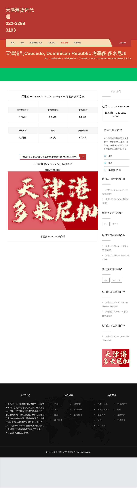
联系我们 (77, 43)
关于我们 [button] (51, 43)
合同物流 (78, 415)
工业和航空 (122, 404)
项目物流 (58, 420)
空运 (56, 404)
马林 (106, 280)
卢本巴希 (116, 280)
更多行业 (121, 420)
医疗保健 (102, 425)
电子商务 (102, 415)
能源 (100, 420)
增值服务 (78, 404)
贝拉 (106, 224)
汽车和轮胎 (103, 404)
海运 (56, 409)
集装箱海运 (56, 58)
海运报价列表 (70, 58)
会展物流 (121, 415)
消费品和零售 (104, 409)
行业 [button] (22, 43)
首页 (12, 43)
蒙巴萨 (115, 224)
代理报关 (78, 409)
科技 (119, 409)
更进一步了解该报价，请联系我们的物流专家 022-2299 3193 (50, 157)
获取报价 (64, 43)
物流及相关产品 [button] (36, 43)
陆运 (56, 415)
